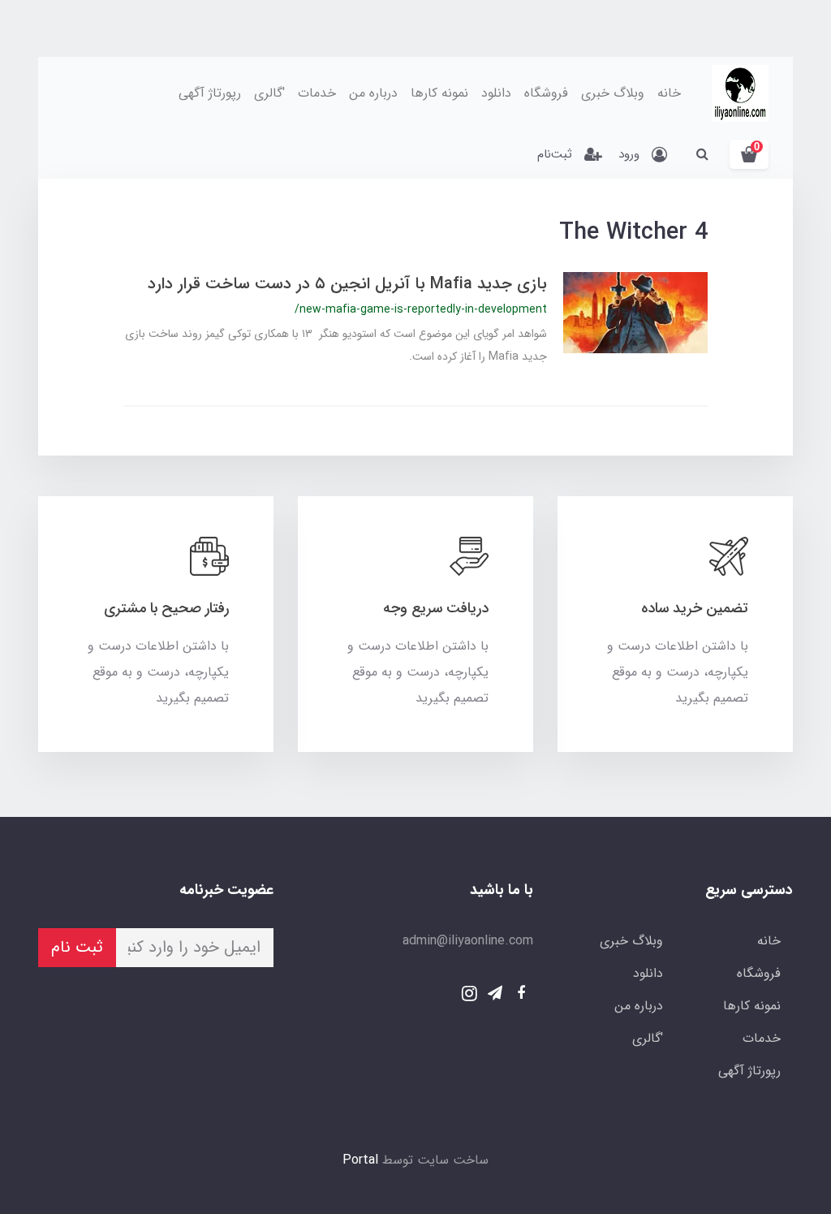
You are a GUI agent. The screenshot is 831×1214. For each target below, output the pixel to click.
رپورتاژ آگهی (210, 93)
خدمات (317, 93)
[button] (749, 154)
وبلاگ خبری (612, 93)
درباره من (373, 93)
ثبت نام (77, 947)
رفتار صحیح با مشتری (166, 608)
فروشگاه (546, 93)
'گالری (269, 93)
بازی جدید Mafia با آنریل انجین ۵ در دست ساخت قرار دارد (347, 283)
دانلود (496, 93)
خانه (669, 93)
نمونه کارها (439, 93)
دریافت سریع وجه (436, 608)
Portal (360, 1160)
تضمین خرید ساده (694, 608)
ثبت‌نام (554, 154)
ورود (628, 154)
